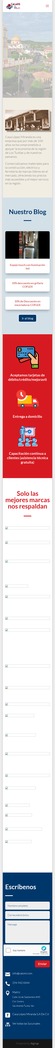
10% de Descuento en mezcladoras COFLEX (27, 303)
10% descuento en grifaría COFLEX (27, 284)
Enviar (42, 964)
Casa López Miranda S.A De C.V (30, 1014)
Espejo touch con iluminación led (27, 266)
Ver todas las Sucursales (26, 1023)
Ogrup (35, 1043)
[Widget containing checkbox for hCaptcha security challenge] (27, 950)
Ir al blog (27, 318)
